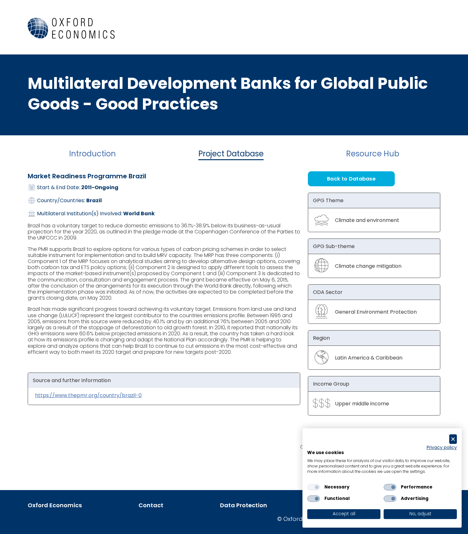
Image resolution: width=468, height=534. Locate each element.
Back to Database (351, 178)
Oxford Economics (55, 505)
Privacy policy (442, 448)
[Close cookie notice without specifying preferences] (453, 439)
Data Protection (243, 505)
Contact (150, 505)
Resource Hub (372, 153)
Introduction (92, 153)
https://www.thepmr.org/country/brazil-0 (88, 395)
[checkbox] (313, 487)
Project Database (231, 153)
